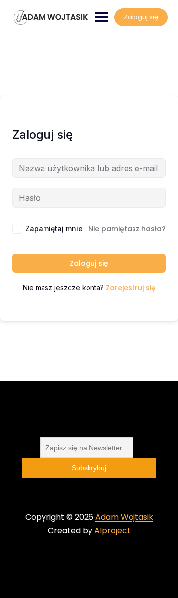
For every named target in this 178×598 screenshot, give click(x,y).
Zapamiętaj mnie (54, 228)
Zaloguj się (141, 17)
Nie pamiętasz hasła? (127, 229)
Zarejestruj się (131, 288)
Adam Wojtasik (124, 517)
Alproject (112, 530)
